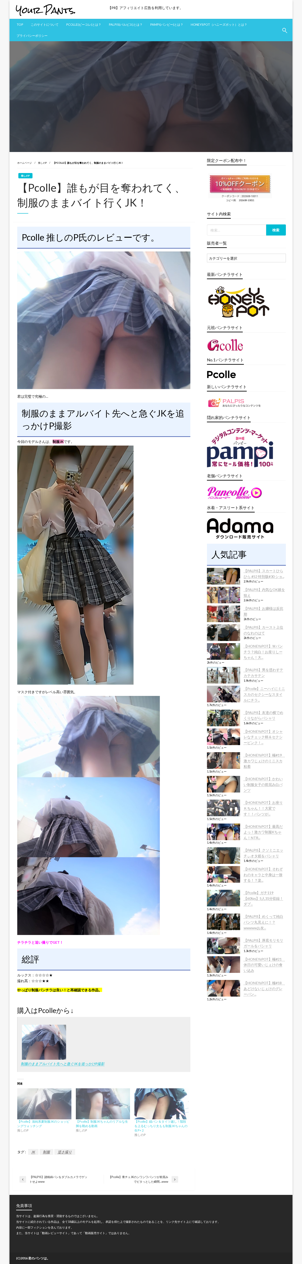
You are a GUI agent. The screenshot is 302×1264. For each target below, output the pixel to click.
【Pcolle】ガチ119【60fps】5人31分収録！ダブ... (263, 898)
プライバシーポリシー (32, 35)
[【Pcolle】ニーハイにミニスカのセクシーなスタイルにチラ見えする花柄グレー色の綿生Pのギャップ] (223, 694)
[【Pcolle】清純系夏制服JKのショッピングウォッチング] (44, 1103)
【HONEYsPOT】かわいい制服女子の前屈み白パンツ (263, 784)
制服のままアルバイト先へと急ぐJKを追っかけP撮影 (62, 1063)
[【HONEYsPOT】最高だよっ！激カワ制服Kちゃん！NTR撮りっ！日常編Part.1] (223, 832)
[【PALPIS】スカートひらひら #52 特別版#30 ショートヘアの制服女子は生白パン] (223, 576)
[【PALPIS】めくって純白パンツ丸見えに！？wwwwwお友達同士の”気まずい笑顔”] (223, 921)
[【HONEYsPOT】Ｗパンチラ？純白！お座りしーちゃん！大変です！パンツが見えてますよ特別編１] (223, 651)
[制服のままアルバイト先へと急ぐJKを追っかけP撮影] (44, 1042)
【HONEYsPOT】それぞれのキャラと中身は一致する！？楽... (263, 874)
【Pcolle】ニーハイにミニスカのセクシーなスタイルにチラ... (264, 694)
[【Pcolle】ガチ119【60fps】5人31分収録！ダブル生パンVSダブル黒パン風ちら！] (223, 898)
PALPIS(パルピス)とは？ (126, 24)
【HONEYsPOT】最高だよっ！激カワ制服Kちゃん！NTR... (263, 832)
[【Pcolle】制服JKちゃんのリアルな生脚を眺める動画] (103, 1103)
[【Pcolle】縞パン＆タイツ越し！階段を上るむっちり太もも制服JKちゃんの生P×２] (161, 1103)
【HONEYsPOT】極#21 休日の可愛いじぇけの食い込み (264, 964)
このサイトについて (45, 24)
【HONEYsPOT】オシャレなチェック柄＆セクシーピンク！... (263, 737)
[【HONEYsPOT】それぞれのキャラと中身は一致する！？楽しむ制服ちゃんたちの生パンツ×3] (223, 874)
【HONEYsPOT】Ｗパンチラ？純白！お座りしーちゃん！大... (263, 651)
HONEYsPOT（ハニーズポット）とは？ (219, 24)
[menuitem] (20, 24)
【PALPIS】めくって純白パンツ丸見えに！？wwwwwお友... (263, 922)
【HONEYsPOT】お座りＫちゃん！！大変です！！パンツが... (263, 808)
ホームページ (24, 162)
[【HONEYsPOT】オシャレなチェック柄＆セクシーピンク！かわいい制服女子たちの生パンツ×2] (223, 736)
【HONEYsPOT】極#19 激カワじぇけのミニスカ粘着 (264, 760)
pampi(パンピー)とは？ (166, 24)
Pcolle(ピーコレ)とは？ (83, 24)
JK (33, 1152)
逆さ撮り (65, 1152)
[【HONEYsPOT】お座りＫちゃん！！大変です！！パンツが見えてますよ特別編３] (223, 808)
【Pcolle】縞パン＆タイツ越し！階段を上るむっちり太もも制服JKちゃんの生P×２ (160, 1126)
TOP (20, 24)
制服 (46, 1152)
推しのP (42, 162)
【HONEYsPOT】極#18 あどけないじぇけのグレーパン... (264, 988)
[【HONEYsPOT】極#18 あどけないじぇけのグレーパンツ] (223, 988)
